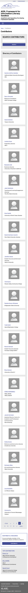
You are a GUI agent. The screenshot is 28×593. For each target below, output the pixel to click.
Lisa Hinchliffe (8, 488)
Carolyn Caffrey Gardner (11, 73)
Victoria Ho (7, 510)
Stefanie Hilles (8, 465)
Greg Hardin (7, 213)
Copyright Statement (5, 583)
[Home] (10, 4)
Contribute (14, 543)
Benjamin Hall (8, 164)
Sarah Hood (6, 568)
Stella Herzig (8, 442)
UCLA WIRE (6, 561)
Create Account (21, 1)
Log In (14, 1)
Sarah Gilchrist (8, 119)
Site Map (22, 583)
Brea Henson (8, 370)
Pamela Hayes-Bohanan (11, 303)
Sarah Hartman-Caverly (11, 235)
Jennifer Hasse (8, 256)
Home (2, 28)
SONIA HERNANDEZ (9, 391)
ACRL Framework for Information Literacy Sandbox (10, 13)
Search (14, 44)
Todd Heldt (7, 325)
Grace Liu (5, 553)
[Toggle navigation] (3, 23)
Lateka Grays (8, 141)
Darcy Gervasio (8, 96)
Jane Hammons (8, 188)
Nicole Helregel (8, 346)
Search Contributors (13, 37)
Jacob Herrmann (9, 415)
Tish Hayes (7, 281)
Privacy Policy (15, 583)
